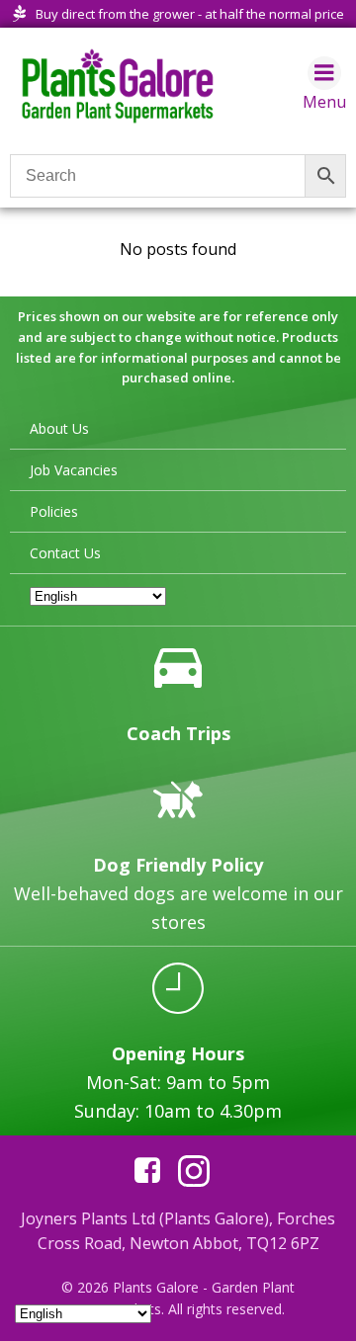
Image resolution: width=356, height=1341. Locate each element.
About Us (59, 428)
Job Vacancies (74, 470)
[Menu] (324, 73)
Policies (54, 511)
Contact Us (65, 553)
